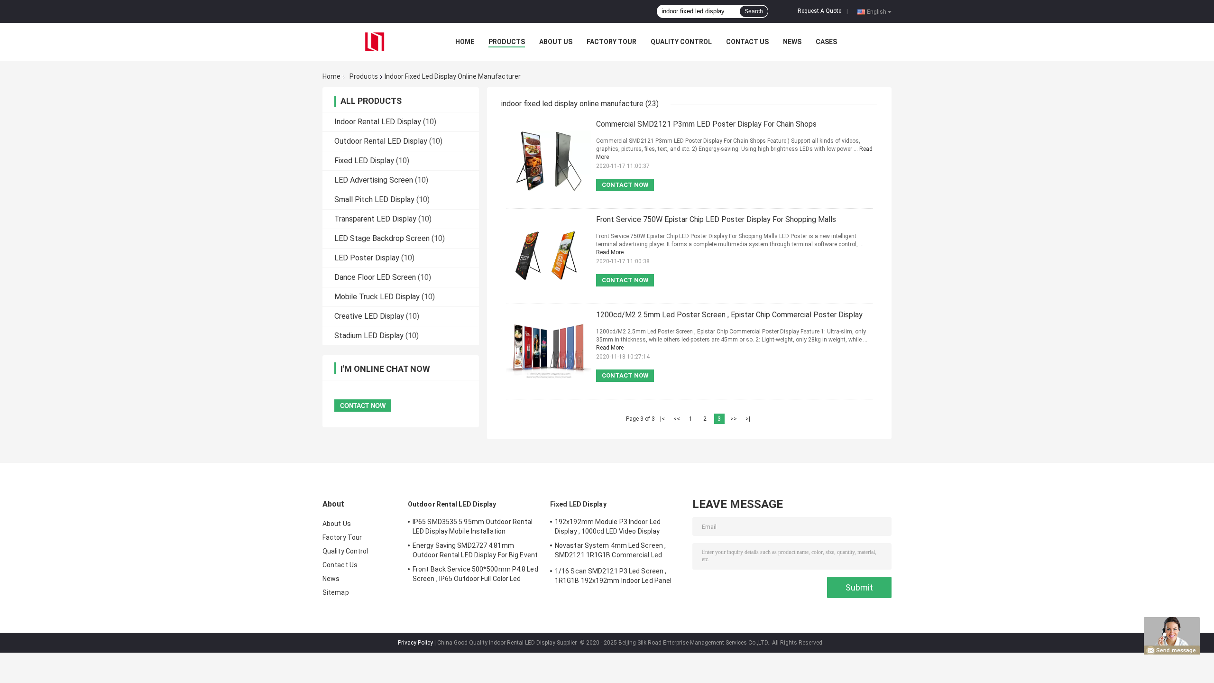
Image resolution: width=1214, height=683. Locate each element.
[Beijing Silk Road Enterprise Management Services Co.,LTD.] (375, 41)
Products (506, 42)
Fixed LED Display (364, 160)
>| (747, 418)
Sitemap (335, 592)
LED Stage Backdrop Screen (382, 238)
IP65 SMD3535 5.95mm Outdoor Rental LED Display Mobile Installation (473, 526)
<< (676, 418)
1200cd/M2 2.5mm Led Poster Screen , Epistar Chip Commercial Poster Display (729, 314)
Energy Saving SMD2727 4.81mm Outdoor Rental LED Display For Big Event (475, 550)
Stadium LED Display (369, 335)
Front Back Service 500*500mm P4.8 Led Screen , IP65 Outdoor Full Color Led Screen (475, 575)
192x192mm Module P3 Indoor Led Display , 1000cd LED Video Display (608, 526)
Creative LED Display (369, 316)
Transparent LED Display (375, 218)
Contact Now (625, 184)
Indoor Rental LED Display (377, 121)
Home (464, 42)
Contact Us (747, 42)
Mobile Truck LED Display (377, 296)
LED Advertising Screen (373, 180)
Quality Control (681, 42)
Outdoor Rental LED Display (380, 141)
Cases (826, 42)
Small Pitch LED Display (374, 199)
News (792, 42)
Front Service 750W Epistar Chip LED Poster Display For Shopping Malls (716, 219)
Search (754, 11)
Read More (610, 252)
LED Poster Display (366, 257)
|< (662, 418)
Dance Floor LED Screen (375, 277)
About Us (555, 42)
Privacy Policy (415, 642)
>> (733, 418)
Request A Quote (819, 11)
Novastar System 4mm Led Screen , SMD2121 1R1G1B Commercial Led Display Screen (610, 552)
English (876, 11)
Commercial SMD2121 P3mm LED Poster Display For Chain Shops (706, 124)
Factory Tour (611, 42)
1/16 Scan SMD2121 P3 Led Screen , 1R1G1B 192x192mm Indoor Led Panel (613, 575)
